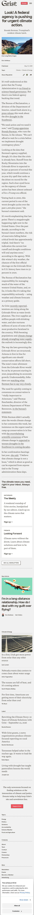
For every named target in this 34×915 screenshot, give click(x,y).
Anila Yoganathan (7, 677)
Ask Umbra (18, 615)
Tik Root (4, 703)
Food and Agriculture (8, 832)
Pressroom (5, 857)
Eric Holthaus (6, 60)
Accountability (6, 827)
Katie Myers (5, 760)
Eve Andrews (9, 615)
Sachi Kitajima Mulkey (8, 689)
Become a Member (7, 875)
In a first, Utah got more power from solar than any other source (16, 657)
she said (14, 455)
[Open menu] (30, 3)
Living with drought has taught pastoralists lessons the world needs (16, 768)
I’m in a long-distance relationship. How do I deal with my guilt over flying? (16, 604)
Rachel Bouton (6, 727)
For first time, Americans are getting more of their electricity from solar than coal (17, 697)
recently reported (18, 306)
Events (4, 872)
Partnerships (6, 855)
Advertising (5, 877)
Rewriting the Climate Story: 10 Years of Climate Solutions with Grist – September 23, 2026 (17, 720)
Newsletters (5, 869)
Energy (4, 819)
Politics (4, 822)
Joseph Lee (5, 774)
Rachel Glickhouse (7, 745)
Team (3, 847)
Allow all (17, 905)
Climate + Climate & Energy (24, 70)
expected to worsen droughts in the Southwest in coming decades (16, 443)
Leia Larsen (5, 665)
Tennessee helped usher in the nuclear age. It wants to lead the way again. (17, 753)
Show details (24, 900)
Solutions (5, 824)
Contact (4, 849)
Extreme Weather (7, 830)
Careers (4, 852)
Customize (15, 911)
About (4, 844)
